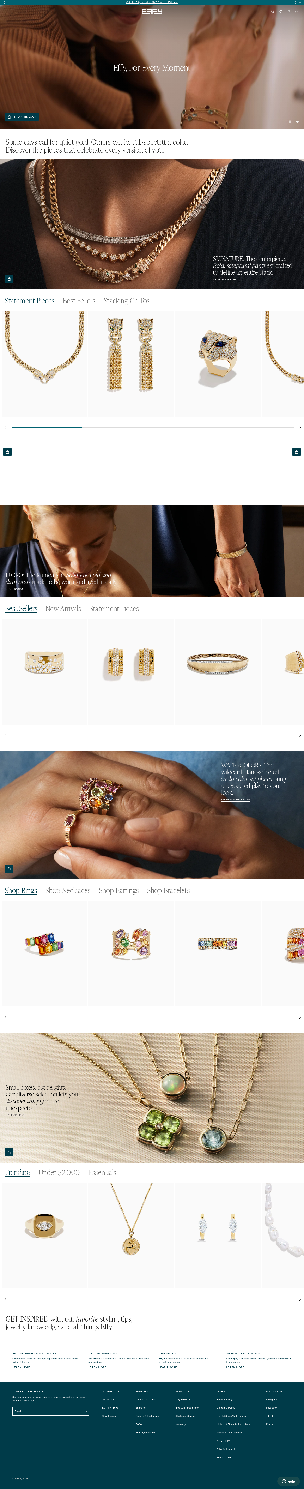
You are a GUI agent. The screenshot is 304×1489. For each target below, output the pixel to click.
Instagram (271, 1399)
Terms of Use (224, 1457)
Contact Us (108, 1399)
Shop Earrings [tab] (119, 890)
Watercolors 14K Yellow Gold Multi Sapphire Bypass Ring (43, 1002)
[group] (152, 2)
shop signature (225, 279)
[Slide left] (5, 427)
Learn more (21, 1367)
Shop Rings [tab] (21, 890)
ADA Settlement (226, 1449)
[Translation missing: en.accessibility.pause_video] (289, 121)
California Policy (226, 1407)
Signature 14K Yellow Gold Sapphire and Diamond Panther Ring (217, 414)
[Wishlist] (280, 11)
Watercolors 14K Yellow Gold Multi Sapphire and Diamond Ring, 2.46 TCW (131, 1004)
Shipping (149, 2)
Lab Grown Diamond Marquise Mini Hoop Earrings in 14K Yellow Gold (217, 1286)
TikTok (269, 1416)
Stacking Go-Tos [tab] (127, 300)
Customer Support (186, 1416)
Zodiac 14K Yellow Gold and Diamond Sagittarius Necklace (125, 1286)
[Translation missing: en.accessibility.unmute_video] (297, 121)
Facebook (271, 1407)
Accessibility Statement (230, 1432)
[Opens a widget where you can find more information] (288, 1482)
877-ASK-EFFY (110, 1407)
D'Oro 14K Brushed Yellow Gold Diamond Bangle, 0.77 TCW (215, 722)
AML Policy (223, 1440)
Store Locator (109, 1416)
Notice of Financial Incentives (233, 1424)
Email (18, 1411)
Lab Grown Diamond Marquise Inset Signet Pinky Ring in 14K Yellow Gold (44, 1286)
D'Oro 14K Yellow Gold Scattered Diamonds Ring (38, 720)
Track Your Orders (146, 1399)
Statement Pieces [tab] (30, 300)
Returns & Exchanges (147, 1416)
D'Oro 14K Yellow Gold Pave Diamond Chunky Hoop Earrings (127, 722)
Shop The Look (25, 116)
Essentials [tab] (102, 1172)
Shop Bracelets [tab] (168, 890)
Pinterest (271, 1424)
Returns (161, 2)
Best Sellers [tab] (79, 300)
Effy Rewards (183, 1399)
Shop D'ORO (14, 589)
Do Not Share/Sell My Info (231, 1416)
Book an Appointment (188, 1407)
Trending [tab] (17, 1172)
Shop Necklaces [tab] (68, 890)
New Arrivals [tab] (63, 608)
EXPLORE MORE (16, 1115)
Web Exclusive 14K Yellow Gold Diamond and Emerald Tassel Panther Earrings (128, 414)
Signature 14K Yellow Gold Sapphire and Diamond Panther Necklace (44, 414)
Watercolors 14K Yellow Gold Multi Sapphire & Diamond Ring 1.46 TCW (216, 1004)
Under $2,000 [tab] (59, 1172)
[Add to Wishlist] (81, 322)
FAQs (139, 1424)
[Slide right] (300, 427)
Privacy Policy (224, 1399)
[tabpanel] (153, 371)
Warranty (181, 1424)
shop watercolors (235, 799)
